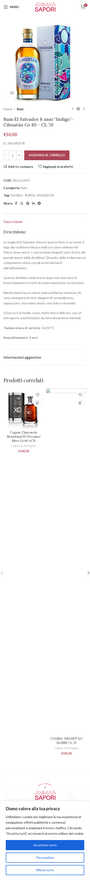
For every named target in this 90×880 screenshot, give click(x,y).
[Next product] (84, 109)
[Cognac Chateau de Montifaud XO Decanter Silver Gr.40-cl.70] (23, 408)
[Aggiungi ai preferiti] (37, 395)
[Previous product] (72, 109)
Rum (20, 109)
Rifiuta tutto (45, 870)
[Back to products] (78, 109)
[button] (37, 403)
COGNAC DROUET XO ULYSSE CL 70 (66, 741)
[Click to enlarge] (12, 93)
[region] (45, 840)
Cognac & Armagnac (23, 445)
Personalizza (45, 857)
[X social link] (22, 203)
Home (7, 109)
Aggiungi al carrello (47, 155)
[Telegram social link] (39, 203)
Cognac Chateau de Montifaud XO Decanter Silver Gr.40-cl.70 (24, 436)
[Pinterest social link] (28, 203)
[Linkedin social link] (33, 203)
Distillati (16, 195)
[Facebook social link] (16, 203)
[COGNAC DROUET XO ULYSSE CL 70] (66, 561)
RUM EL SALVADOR (39, 195)
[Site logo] (45, 7)
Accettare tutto (45, 845)
